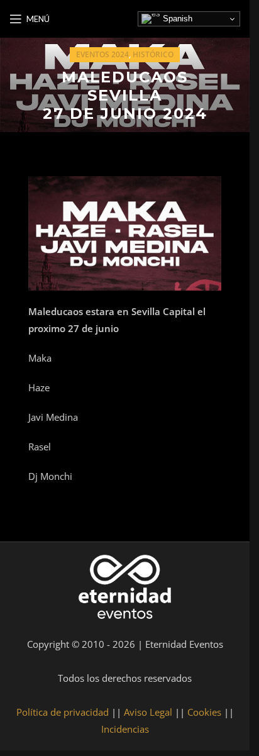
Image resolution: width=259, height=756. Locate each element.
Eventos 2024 (102, 54)
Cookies (204, 712)
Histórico (153, 54)
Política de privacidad (62, 712)
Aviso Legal (148, 712)
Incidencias (125, 729)
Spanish (176, 18)
